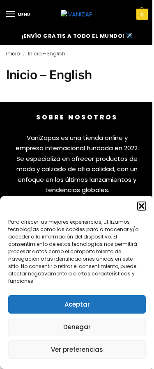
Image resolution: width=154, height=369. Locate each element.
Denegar (77, 327)
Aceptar (77, 304)
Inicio (13, 53)
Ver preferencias (77, 349)
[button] (142, 206)
